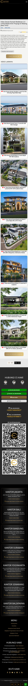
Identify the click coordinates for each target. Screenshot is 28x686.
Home (2, 27)
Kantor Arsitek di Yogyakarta (14, 573)
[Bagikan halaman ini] (22, 684)
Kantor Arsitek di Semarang (14, 592)
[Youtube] (12, 672)
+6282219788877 (14, 416)
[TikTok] (15, 672)
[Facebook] (7, 672)
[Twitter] (19, 673)
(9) (23, 32)
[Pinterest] (17, 672)
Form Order (14, 397)
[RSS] (22, 672)
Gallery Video (7, 27)
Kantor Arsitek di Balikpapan (14, 610)
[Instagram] (10, 672)
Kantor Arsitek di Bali (14, 518)
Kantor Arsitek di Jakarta (14, 498)
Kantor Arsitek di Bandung (14, 537)
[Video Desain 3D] (18, 684)
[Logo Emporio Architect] (4, 1)
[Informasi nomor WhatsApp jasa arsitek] (25, 684)
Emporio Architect (8, 680)
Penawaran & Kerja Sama (14, 401)
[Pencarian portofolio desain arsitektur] (15, 684)
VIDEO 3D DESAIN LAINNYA (14, 354)
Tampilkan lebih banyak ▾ (7, 51)
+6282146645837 (14, 410)
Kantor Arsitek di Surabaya (14, 554)
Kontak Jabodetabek (14, 390)
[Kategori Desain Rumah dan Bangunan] (12, 684)
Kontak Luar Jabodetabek (14, 393)
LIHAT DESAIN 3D (14, 56)
